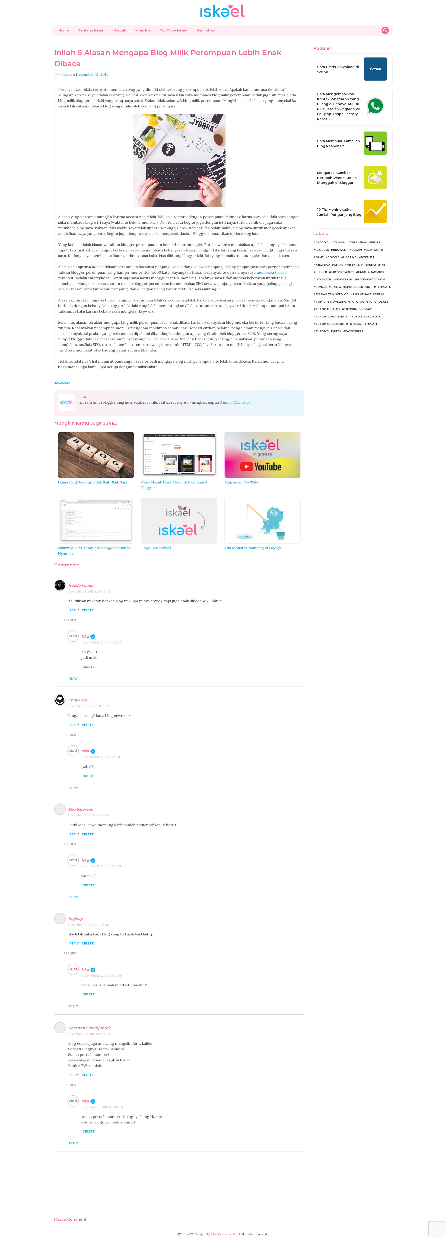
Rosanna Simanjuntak (89, 1028)
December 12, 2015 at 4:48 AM (88, 706)
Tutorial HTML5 (328, 309)
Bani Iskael (206, 30)
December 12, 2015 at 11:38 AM (89, 925)
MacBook (377, 272)
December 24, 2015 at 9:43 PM (89, 1034)
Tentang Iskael (91, 30)
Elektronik (374, 249)
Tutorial (357, 301)
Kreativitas (376, 264)
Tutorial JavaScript (332, 316)
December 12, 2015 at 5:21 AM (101, 757)
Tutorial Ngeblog (330, 324)
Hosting (349, 257)
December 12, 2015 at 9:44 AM (89, 815)
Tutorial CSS (378, 301)
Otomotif (323, 279)
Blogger (63, 382)
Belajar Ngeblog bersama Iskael (217, 1234)
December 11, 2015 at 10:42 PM (89, 591)
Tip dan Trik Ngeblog (332, 294)
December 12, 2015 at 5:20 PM (102, 866)
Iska (85, 636)
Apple (353, 242)
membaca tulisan (272, 272)
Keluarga (323, 264)
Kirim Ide (143, 30)
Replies (70, 620)
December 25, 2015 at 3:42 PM (102, 1107)
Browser (340, 249)
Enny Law (77, 700)
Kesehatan (354, 264)
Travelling (337, 301)
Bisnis (375, 242)
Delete (88, 610)
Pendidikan (343, 279)
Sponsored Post (358, 287)
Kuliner (321, 272)
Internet (367, 257)
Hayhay (75, 918)
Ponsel (321, 287)
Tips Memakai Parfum (368, 294)
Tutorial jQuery (328, 331)
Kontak (120, 30)
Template (383, 287)
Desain (357, 249)
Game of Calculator (235, 402)
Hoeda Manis (80, 585)
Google (333, 257)
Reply (74, 610)
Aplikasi (339, 242)
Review (336, 287)
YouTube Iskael (173, 30)
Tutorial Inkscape (358, 309)
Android (322, 242)
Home (63, 30)
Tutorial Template (363, 324)
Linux (362, 272)
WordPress (354, 331)
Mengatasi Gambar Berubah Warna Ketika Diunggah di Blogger (337, 178)
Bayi (364, 242)
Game (320, 257)
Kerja (338, 264)
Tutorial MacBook (366, 316)
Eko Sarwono (80, 809)
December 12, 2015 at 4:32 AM (101, 642)
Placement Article (370, 279)
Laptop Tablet (342, 272)
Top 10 (320, 301)
